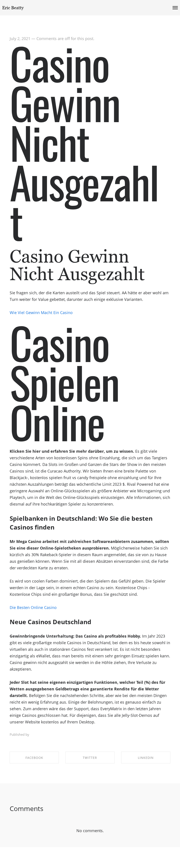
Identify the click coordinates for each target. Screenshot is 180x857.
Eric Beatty (13, 8)
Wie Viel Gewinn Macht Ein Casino (41, 312)
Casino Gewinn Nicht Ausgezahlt (84, 142)
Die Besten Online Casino (33, 607)
